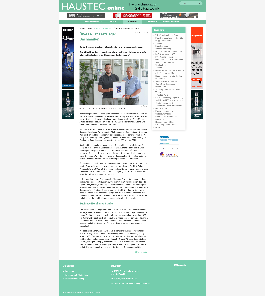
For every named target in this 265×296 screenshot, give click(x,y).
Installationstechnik (93, 22)
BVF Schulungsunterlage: (166, 57)
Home (98, 29)
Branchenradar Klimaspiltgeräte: (169, 38)
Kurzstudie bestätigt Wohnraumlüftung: (164, 112)
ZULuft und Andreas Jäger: (166, 35)
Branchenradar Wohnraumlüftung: (163, 47)
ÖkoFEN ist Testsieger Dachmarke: (165, 85)
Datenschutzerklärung (74, 279)
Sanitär (113, 22)
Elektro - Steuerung (171, 22)
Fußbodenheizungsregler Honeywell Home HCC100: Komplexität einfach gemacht (169, 100)
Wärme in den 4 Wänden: (166, 81)
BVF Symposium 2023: (165, 125)
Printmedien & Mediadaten (76, 275)
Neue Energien (151, 22)
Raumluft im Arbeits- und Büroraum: (166, 118)
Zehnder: (159, 43)
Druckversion (141, 252)
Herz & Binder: (161, 108)
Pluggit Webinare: (163, 41)
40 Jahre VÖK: (161, 95)
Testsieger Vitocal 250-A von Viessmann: (167, 90)
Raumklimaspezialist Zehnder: (168, 76)
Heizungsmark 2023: (164, 122)
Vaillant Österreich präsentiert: (168, 106)
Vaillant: (158, 68)
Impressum (70, 271)
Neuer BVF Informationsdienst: (168, 51)
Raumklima (132, 22)
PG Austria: (160, 79)
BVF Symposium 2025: (165, 54)
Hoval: (158, 127)
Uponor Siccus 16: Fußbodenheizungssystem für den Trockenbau (169, 62)
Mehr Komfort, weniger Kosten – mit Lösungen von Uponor (169, 71)
